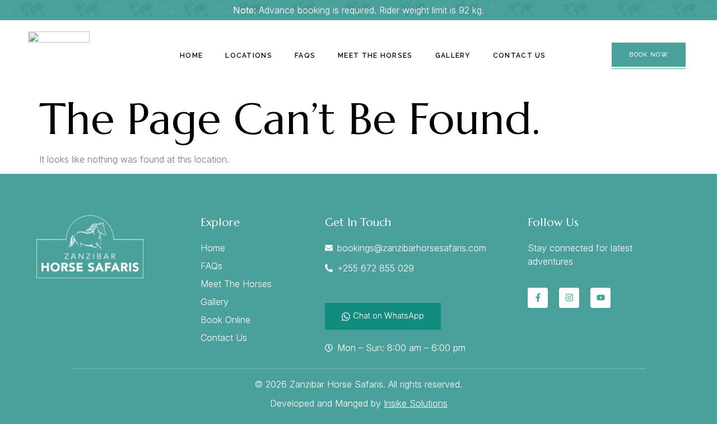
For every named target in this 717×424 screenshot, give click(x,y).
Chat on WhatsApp (388, 315)
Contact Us (519, 55)
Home (191, 55)
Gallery (453, 55)
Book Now (648, 54)
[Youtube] (600, 298)
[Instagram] (569, 298)
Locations (248, 55)
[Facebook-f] (538, 298)
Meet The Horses (375, 55)
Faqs (305, 55)
